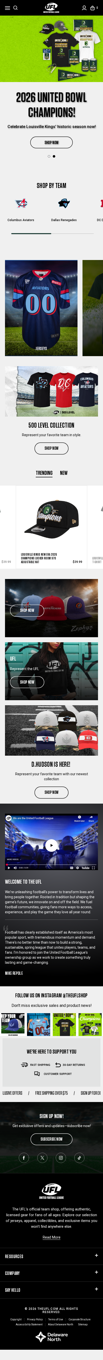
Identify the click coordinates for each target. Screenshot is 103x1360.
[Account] (84, 8)
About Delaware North (60, 1324)
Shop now (27, 610)
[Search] (15, 8)
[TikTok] (79, 1158)
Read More (51, 1237)
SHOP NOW (51, 127)
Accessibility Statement (29, 1324)
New (64, 472)
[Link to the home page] (52, 8)
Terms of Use (55, 1319)
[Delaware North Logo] (51, 1337)
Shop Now (51, 448)
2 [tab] (54, 156)
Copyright (16, 1319)
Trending (44, 472)
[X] (42, 1158)
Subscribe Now (51, 1139)
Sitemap (83, 1324)
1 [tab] (49, 156)
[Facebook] (24, 1158)
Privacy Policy (35, 1319)
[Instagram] (61, 1158)
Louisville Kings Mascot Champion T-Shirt (42, 560)
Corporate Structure (79, 1319)
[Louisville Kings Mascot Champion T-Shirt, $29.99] (51, 517)
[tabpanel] (51, 77)
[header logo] (51, 1191)
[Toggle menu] (7, 7)
